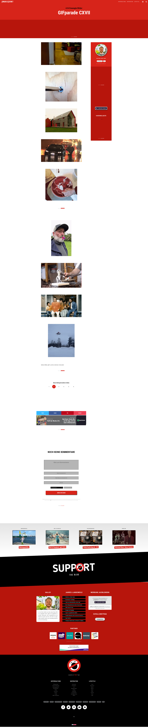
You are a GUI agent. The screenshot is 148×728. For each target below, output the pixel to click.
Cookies (99, 701)
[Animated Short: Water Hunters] (124, 539)
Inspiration (74, 681)
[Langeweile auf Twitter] (68, 707)
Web (92, 695)
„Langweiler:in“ (96, 599)
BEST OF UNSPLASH (57, 528)
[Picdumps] (86, 635)
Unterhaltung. (122, 1)
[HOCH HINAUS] (74, 716)
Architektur (74, 685)
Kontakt (65, 701)
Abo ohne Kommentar (67, 487)
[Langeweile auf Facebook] (63, 707)
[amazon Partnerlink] (53, 635)
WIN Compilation (56, 695)
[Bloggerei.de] (74, 724)
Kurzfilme (56, 691)
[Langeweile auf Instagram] (74, 707)
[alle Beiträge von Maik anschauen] (101, 50)
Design (74, 689)
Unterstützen (58, 701)
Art (74, 687)
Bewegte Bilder (74, 688)
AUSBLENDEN (75, 36)
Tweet (42, 413)
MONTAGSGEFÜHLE (24, 528)
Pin (67, 413)
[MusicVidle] (69, 635)
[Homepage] (8, 1)
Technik (92, 692)
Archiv (51, 701)
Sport (92, 689)
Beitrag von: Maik (101, 58)
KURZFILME (124, 528)
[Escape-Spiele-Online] (94, 635)
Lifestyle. (137, 1)
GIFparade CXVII (74, 13)
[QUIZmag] (78, 635)
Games (56, 692)
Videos (74, 695)
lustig (56, 694)
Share (55, 413)
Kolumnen (92, 685)
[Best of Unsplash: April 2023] (57, 539)
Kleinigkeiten (55, 688)
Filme (56, 689)
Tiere (92, 694)
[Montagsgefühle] (24, 539)
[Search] (146, 1)
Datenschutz (92, 701)
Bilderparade (55, 684)
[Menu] (143, 1)
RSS (103, 701)
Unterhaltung (56, 681)
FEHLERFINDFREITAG (90, 528)
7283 (75, 675)
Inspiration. (130, 1)
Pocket (80, 413)
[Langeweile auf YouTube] (79, 707)
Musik (92, 687)
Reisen (92, 688)
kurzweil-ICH (74, 692)
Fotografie (74, 691)
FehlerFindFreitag (55, 685)
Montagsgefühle (56, 687)
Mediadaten (72, 701)
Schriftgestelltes (74, 694)
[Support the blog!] (74, 569)
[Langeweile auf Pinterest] (84, 707)
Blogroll (46, 701)
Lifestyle (92, 681)
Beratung (85, 701)
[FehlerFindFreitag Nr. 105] (90, 539)
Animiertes (74, 684)
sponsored (78, 701)
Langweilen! (100, 619)
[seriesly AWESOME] (61, 635)
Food (92, 684)
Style (92, 691)
